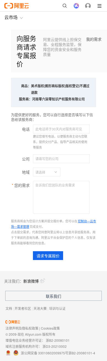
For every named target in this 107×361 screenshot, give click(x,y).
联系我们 (53, 296)
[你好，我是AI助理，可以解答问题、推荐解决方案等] (76, 6)
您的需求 (22, 185)
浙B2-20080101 (58, 340)
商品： (26, 85)
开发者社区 (23, 308)
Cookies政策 (50, 328)
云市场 (11, 17)
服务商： (25, 99)
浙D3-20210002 (55, 346)
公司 (26, 159)
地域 (26, 172)
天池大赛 (40, 308)
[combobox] (43, 172)
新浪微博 (31, 281)
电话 (26, 129)
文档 (8, 308)
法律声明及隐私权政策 (21, 328)
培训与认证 (57, 308)
